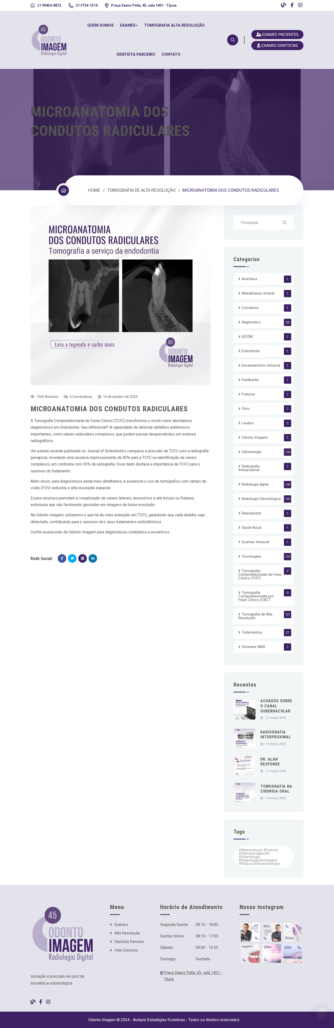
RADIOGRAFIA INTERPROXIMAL (275, 735)
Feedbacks (250, 380)
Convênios (250, 308)
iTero (246, 408)
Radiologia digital (255, 484)
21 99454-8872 (49, 5)
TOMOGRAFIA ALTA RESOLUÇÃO (174, 25)
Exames (121, 925)
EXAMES (127, 25)
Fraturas (248, 394)
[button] (321, 1014)
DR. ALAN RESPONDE (270, 762)
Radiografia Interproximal (249, 468)
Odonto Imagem (255, 437)
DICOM (247, 336)
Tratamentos (252, 632)
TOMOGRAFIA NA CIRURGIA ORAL (276, 789)
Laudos (248, 423)
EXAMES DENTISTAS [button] (279, 45)
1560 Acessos (47, 397)
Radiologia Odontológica (261, 499)
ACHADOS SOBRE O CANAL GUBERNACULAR (276, 706)
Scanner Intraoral (255, 542)
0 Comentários (81, 397)
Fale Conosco (126, 950)
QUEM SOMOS (100, 25)
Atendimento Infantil (258, 293)
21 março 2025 (276, 718)
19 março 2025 (276, 744)
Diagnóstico (251, 322)
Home (94, 190)
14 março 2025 (276, 798)
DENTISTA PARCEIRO (136, 54)
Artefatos (249, 279)
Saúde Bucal (251, 527)
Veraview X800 (253, 647)
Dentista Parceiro (129, 942)
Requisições (251, 513)
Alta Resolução (127, 933)
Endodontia (251, 351)
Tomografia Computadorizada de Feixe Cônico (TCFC (259, 574)
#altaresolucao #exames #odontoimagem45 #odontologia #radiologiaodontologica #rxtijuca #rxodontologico (259, 857)
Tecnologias (251, 556)
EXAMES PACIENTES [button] (280, 34)
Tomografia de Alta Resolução (141, 190)
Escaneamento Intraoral (261, 365)
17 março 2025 (276, 771)
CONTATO (171, 54)
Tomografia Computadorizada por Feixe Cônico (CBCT (256, 596)
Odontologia (251, 452)
